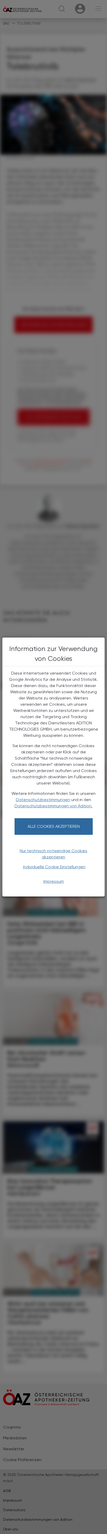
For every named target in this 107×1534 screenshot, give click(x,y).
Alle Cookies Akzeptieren (54, 826)
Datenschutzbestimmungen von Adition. (53, 805)
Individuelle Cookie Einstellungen (54, 866)
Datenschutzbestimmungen (43, 799)
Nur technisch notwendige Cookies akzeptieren (53, 853)
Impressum (53, 881)
